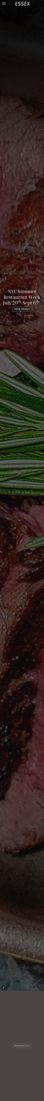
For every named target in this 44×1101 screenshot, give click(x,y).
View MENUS (22, 309)
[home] (23, 3)
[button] (4, 3)
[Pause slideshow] (3, 987)
